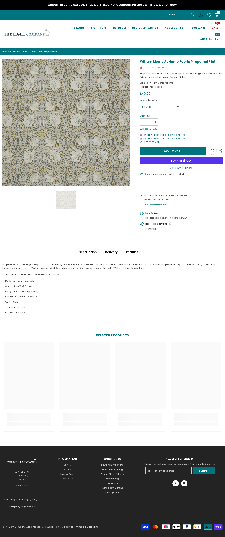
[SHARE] (220, 151)
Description (88, 252)
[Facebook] (175, 483)
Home (5, 51)
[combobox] (178, 14)
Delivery (111, 252)
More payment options (181, 167)
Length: (148, 100)
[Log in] (201, 15)
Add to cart (173, 150)
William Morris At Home (161, 82)
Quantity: (145, 116)
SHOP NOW (169, 5)
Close (207, 5)
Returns (132, 252)
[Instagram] (184, 483)
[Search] (181, 14)
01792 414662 (22, 485)
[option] (66, 122)
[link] (29, 419)
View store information (156, 204)
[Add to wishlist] (213, 151)
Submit (204, 471)
